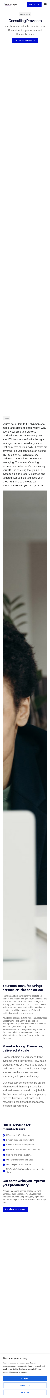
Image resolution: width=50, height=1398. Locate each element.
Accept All (25, 1378)
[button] (45, 4)
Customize (25, 1385)
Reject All (25, 1392)
